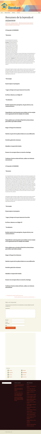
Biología (24, 370)
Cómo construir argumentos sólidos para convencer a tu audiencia (18, 389)
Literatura (24, 372)
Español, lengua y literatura (31, 388)
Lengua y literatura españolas (31, 412)
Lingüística (28, 422)
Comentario (7, 308)
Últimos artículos (7, 12)
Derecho (10, 376)
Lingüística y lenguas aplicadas (31, 424)
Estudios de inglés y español (31, 397)
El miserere (21, 22)
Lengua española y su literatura (31, 409)
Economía (24, 376)
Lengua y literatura (15, 22)
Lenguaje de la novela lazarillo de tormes (14, 295)
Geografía (11, 372)
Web (6, 325)
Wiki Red (13, 12)
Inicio (2, 12)
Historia (10, 374)
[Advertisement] (26, 45)
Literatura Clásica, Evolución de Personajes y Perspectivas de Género (19, 385)
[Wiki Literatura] (20, 6)
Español (28, 384)
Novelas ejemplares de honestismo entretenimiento (25, 297)
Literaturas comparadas (30, 425)
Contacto (18, 12)
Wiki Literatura (8, 431)
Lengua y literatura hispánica (31, 414)
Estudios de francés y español (31, 394)
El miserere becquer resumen (27, 22)
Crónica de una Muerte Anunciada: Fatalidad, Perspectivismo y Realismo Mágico (18, 394)
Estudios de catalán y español (31, 390)
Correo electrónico (7, 323)
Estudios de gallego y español (31, 396)
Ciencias (10, 370)
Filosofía (24, 374)
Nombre (7, 320)
